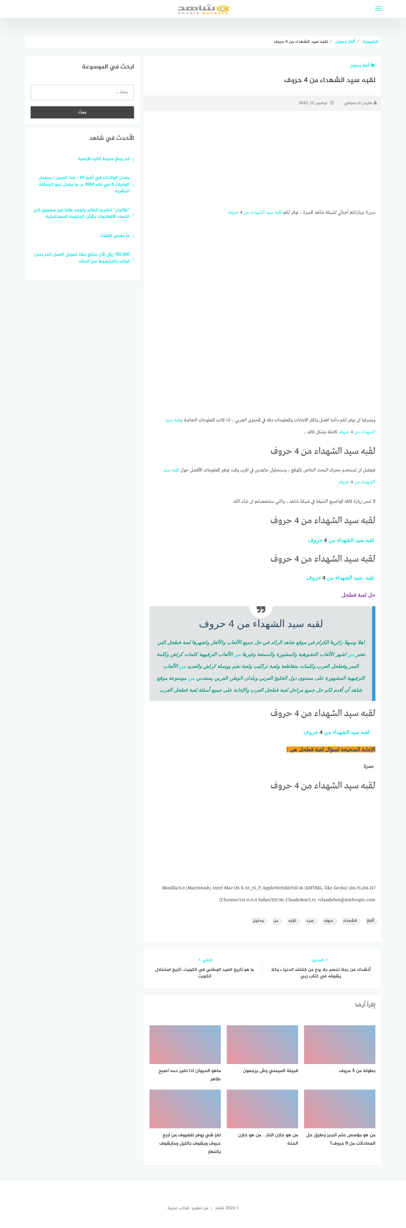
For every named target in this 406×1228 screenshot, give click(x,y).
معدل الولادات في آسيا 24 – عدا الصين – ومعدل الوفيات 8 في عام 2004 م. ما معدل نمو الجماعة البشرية (84, 185)
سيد (269, 212)
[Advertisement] (262, 159)
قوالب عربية (178, 1208)
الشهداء (257, 212)
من (246, 212)
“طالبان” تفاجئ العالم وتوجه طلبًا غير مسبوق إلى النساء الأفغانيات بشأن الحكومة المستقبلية (81, 214)
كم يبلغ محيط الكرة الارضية (104, 159)
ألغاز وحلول (359, 65)
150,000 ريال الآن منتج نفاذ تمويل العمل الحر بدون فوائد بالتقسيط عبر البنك (82, 258)
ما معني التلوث (115, 236)
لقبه (278, 212)
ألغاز (370, 921)
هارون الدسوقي (358, 103)
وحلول (258, 921)
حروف (233, 212)
